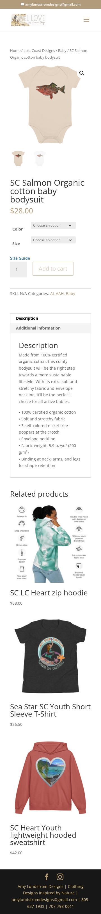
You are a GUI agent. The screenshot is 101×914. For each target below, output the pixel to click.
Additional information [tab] (38, 328)
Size (16, 243)
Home (15, 50)
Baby (62, 50)
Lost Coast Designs (39, 50)
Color (17, 229)
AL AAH (57, 293)
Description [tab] (27, 318)
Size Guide (20, 258)
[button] (82, 73)
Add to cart (53, 268)
